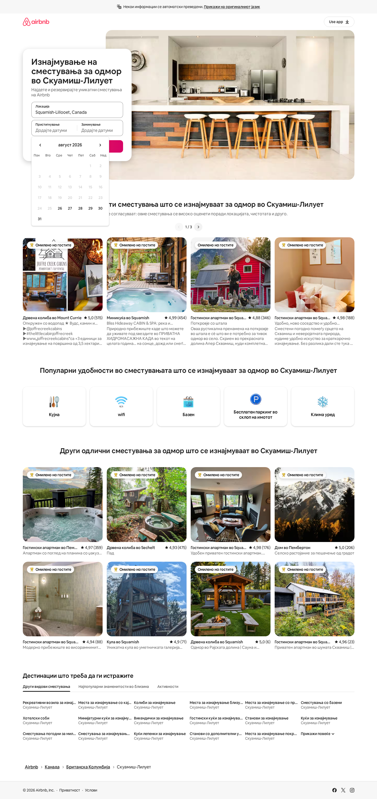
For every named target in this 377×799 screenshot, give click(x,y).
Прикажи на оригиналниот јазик (232, 6)
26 (60, 208)
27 (70, 208)
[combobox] (77, 112)
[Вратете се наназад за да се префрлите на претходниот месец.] (40, 145)
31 (39, 219)
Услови (91, 790)
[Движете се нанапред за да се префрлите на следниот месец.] (100, 145)
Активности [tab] (167, 686)
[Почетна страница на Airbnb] (36, 21)
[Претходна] (179, 227)
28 (80, 208)
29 (90, 208)
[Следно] (198, 227)
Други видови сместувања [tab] (46, 686)
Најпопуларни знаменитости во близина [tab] (114, 686)
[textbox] (54, 130)
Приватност (69, 790)
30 (100, 208)
